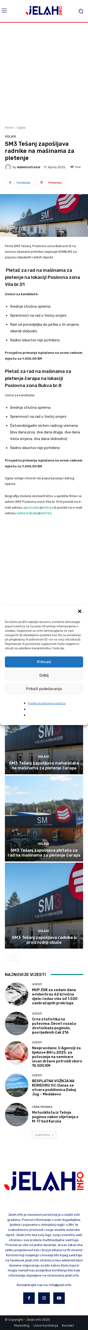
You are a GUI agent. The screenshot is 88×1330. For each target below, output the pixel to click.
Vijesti (37, 984)
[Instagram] (44, 1298)
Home (9, 128)
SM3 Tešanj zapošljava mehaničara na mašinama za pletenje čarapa (44, 765)
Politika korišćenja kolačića (47, 703)
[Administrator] (9, 167)
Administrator (29, 167)
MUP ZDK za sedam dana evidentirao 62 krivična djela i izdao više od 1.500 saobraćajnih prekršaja (54, 996)
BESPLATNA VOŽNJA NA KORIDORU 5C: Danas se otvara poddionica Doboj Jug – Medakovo (54, 1087)
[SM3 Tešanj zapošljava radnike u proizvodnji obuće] (44, 906)
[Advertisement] (44, 73)
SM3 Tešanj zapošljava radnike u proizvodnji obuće (44, 940)
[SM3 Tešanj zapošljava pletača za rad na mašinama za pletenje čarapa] (44, 818)
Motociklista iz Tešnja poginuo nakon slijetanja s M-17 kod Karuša (55, 1116)
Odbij (44, 675)
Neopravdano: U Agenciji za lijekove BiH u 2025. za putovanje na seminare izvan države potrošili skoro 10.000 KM (57, 1057)
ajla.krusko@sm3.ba (38, 507)
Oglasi (21, 128)
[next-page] (16, 958)
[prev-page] (8, 958)
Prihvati (44, 662)
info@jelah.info (60, 1285)
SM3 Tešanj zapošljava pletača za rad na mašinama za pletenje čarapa (44, 853)
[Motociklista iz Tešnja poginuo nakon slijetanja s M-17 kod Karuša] (16, 1114)
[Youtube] (59, 1298)
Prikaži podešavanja (44, 688)
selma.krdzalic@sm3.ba (34, 513)
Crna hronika (42, 1107)
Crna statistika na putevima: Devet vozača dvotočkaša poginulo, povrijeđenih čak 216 (54, 1026)
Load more (42, 1135)
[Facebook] (29, 1298)
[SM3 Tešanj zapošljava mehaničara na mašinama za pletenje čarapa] (44, 731)
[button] (80, 612)
